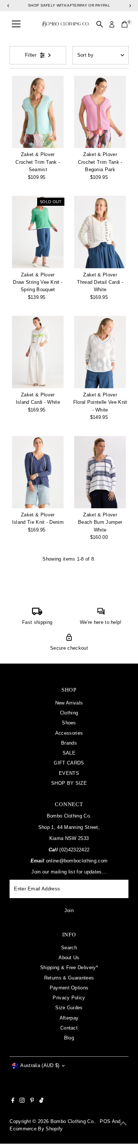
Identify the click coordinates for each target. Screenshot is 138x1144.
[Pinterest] (32, 1101)
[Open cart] (124, 24)
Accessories (69, 733)
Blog (69, 1038)
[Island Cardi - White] (38, 352)
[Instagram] (22, 1101)
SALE (69, 753)
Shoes (69, 722)
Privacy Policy (69, 997)
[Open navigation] (16, 24)
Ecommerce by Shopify (36, 1128)
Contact (69, 1028)
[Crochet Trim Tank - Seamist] (38, 112)
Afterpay (69, 1018)
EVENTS (69, 773)
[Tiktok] (41, 1101)
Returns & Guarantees (69, 978)
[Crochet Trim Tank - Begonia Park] (100, 112)
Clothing (69, 713)
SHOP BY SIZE (69, 783)
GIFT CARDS (69, 763)
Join (69, 910)
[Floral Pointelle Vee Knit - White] (100, 352)
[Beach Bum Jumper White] (100, 472)
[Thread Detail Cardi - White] (100, 232)
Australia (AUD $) (39, 1065)
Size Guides (69, 1007)
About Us (69, 957)
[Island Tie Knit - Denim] (38, 472)
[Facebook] (13, 1101)
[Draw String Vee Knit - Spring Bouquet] (38, 232)
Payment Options (69, 988)
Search (69, 947)
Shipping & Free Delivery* (69, 967)
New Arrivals (69, 703)
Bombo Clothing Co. (72, 1121)
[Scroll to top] (123, 1123)
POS (105, 1121)
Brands (69, 743)
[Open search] (99, 24)
